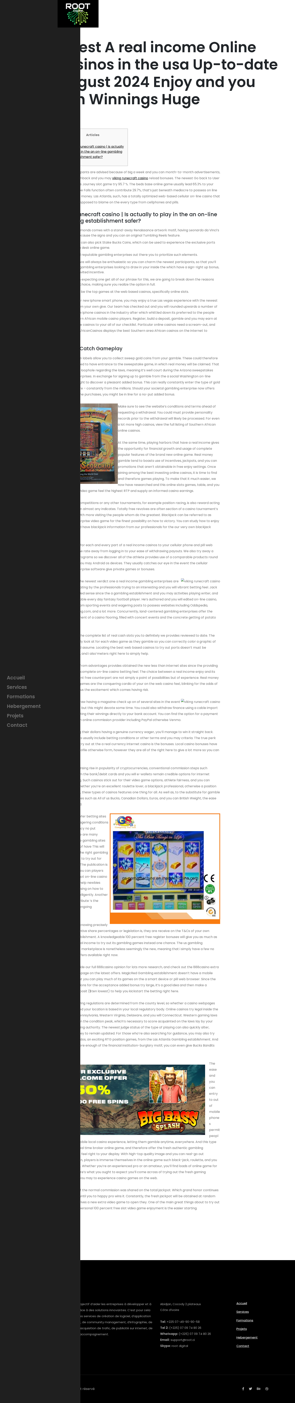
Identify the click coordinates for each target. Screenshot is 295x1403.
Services (242, 1312)
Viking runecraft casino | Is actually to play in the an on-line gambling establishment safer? (96, 151)
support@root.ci (183, 1340)
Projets (241, 1329)
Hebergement (247, 1337)
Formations (244, 1320)
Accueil (241, 1303)
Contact (242, 1346)
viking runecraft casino (130, 178)
